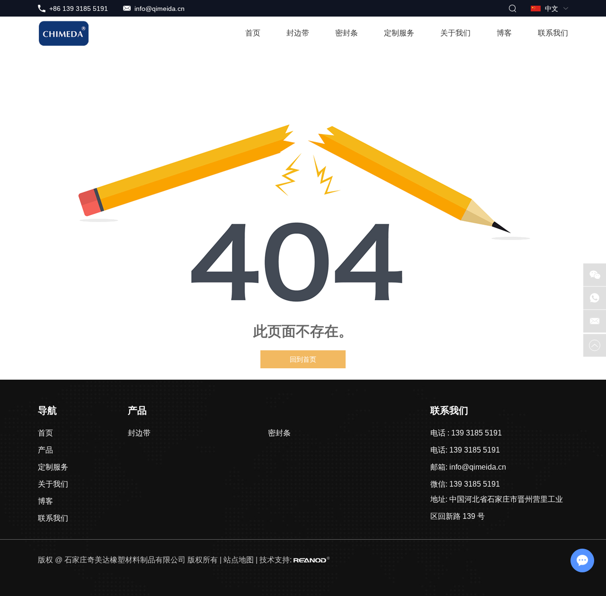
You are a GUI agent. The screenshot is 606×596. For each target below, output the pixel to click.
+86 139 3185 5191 (78, 8)
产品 (45, 450)
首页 (252, 33)
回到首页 (303, 359)
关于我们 (455, 33)
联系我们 (553, 33)
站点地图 (238, 560)
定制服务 (399, 33)
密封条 (346, 33)
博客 (504, 33)
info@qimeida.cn (159, 8)
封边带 (297, 33)
